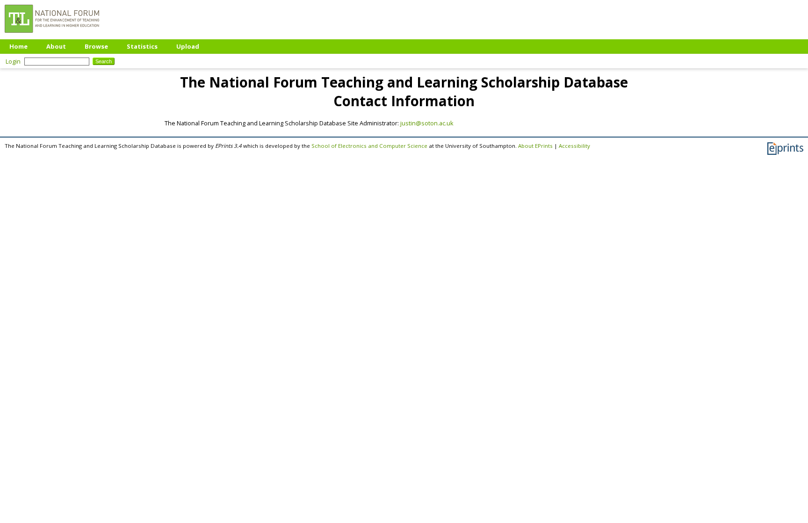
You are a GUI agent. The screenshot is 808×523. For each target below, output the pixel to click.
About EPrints (535, 145)
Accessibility (574, 145)
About (56, 46)
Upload (187, 46)
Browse (96, 46)
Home (18, 46)
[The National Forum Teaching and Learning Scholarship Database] (52, 35)
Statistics (142, 46)
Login (13, 61)
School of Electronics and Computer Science (369, 145)
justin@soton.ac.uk (427, 123)
